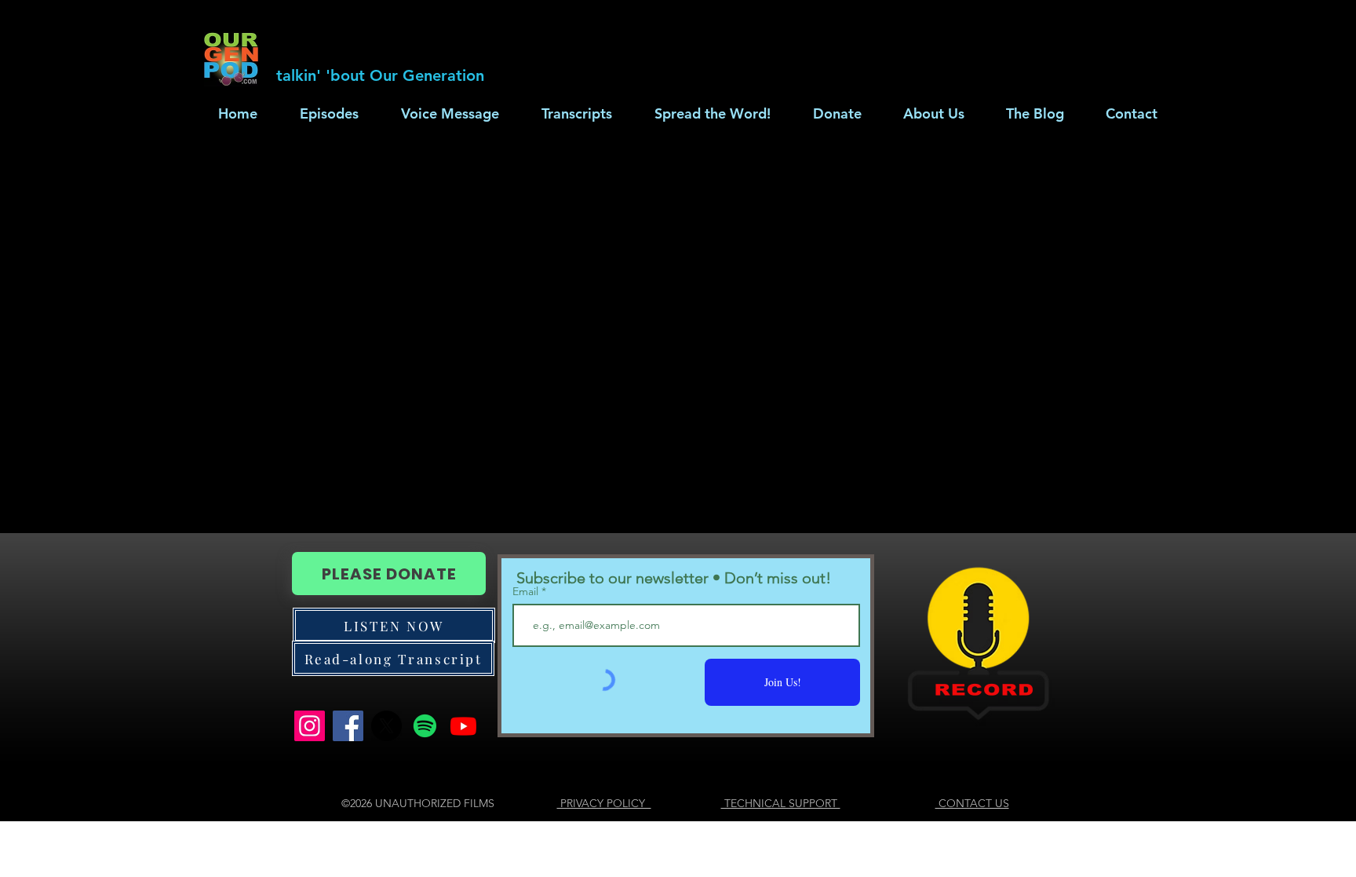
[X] (386, 726)
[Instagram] (309, 726)
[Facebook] (348, 726)
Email (526, 591)
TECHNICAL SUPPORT (780, 803)
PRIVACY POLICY (604, 803)
